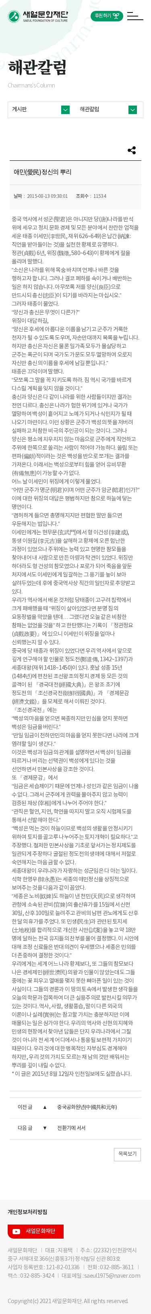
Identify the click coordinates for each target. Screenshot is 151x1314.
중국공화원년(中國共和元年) (87, 1107)
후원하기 (103, 16)
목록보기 (127, 1154)
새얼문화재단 (41, 1231)
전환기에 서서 (71, 1128)
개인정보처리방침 (27, 1212)
